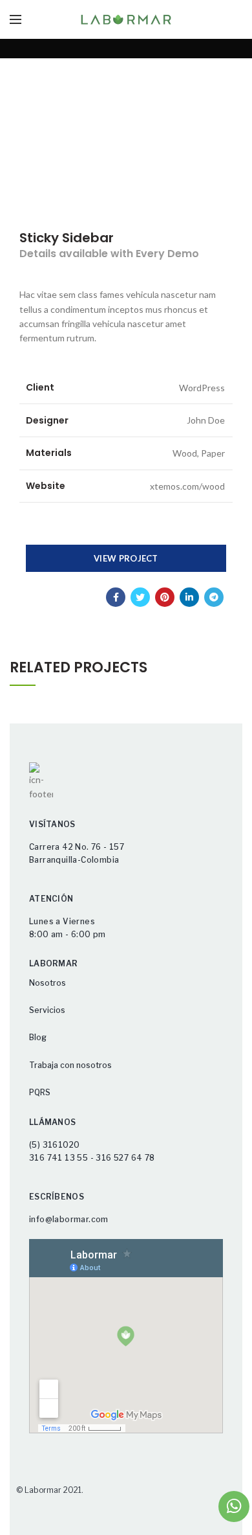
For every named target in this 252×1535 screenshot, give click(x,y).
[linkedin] (189, 597)
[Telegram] (214, 597)
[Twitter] (140, 597)
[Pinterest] (164, 597)
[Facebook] (115, 597)
